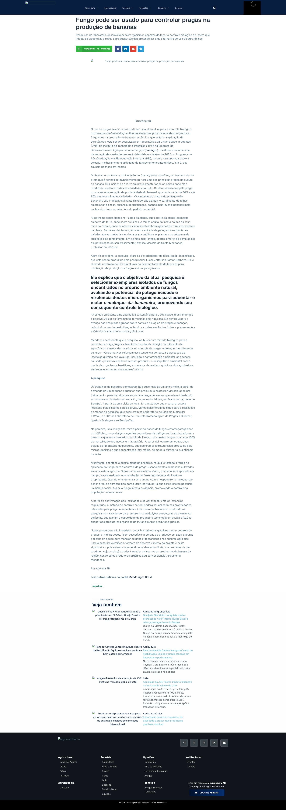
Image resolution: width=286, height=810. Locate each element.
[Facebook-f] (194, 743)
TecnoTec (143, 8)
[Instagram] (204, 743)
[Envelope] (224, 743)
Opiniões (161, 8)
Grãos (159, 713)
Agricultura (90, 8)
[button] (214, 8)
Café (145, 678)
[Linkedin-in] (214, 743)
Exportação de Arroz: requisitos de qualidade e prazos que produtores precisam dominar (163, 721)
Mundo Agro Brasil (140, 577)
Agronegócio (110, 8)
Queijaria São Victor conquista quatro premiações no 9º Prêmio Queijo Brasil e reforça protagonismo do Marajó (165, 619)
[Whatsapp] (184, 743)
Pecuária (126, 8)
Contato (178, 8)
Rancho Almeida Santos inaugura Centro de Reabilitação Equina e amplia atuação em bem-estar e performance (168, 654)
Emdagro (151, 150)
